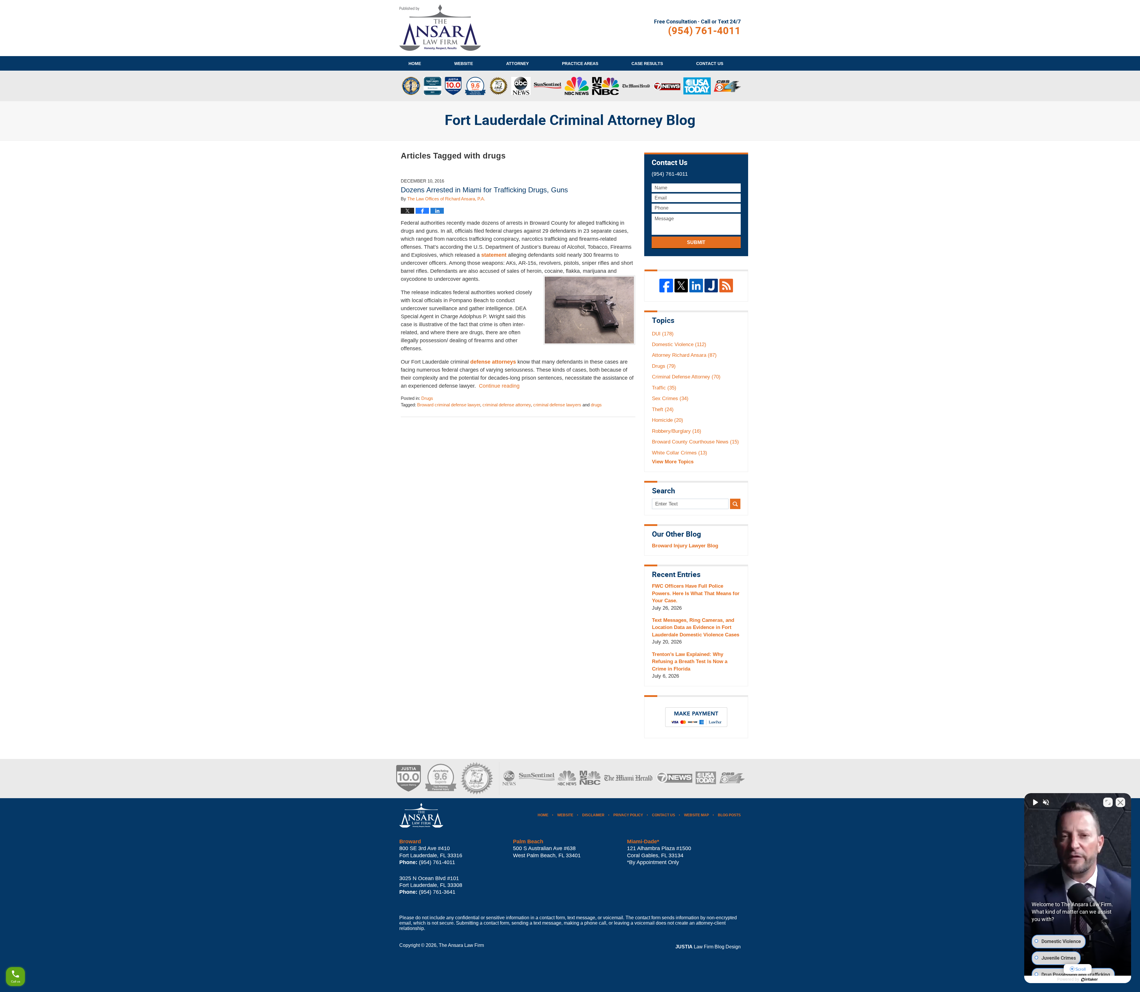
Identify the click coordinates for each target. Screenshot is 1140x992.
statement (493, 255)
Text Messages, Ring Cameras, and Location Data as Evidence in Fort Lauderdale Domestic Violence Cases (695, 627)
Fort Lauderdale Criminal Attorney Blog (440, 27)
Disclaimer (593, 815)
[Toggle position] (1108, 802)
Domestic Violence (679, 344)
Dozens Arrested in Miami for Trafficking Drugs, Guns (484, 190)
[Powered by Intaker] (1089, 979)
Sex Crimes (670, 398)
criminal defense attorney (506, 404)
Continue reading (499, 386)
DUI (663, 334)
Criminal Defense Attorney (686, 377)
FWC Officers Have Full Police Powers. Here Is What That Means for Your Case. (696, 593)
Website (463, 63)
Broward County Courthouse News (695, 442)
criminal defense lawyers (557, 404)
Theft (663, 409)
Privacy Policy (628, 815)
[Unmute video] (1035, 802)
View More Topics (673, 462)
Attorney (517, 63)
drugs (596, 404)
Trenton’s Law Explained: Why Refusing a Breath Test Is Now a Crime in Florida (689, 662)
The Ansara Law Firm (461, 945)
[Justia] (711, 285)
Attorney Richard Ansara (684, 355)
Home (414, 63)
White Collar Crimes (679, 453)
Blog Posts (729, 815)
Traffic (664, 388)
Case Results (647, 63)
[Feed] (726, 285)
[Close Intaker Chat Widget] (1120, 802)
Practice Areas (580, 63)
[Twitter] (681, 285)
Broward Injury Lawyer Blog (685, 546)
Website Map (696, 815)
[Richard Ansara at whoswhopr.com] (476, 778)
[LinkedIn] (696, 285)
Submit (696, 242)
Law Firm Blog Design (708, 946)
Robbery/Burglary (676, 431)
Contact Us (663, 815)
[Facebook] (666, 285)
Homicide (667, 420)
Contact (709, 63)
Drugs (427, 398)
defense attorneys (493, 362)
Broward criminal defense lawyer (448, 404)
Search (735, 504)
